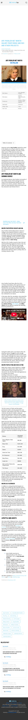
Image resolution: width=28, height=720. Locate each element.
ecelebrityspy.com (12, 712)
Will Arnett (5, 624)
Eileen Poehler (6, 627)
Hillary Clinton (6, 621)
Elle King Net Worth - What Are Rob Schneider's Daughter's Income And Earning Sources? (13, 670)
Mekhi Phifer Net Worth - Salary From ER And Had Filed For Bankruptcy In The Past (13, 687)
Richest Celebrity (15, 630)
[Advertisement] (14, 21)
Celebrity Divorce (18, 633)
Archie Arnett (16, 627)
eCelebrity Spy (16, 577)
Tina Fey (5, 615)
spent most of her (10, 538)
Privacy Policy (14, 705)
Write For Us (14, 703)
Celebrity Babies (7, 636)
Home (3, 49)
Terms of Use (5, 705)
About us (8, 703)
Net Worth (8, 49)
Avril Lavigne (17, 618)
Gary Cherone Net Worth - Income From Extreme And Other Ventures (12, 652)
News (14, 575)
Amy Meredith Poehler (17, 612)
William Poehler (14, 624)
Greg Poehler (16, 621)
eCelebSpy (8, 656)
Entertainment (20, 575)
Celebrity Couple (7, 633)
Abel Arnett (5, 630)
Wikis (9, 577)
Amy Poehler (6, 612)
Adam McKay (13, 615)
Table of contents (7, 142)
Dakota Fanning (6, 618)
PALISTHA (5, 53)
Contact (20, 703)
